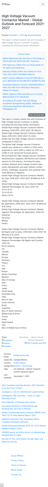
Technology (27, 366)
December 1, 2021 (16, 35)
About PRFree (17, 456)
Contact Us (16, 474)
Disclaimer (24, 337)
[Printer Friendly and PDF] (35, 343)
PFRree (6, 4)
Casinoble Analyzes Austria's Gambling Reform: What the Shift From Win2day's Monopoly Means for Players (24, 87)
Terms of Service (18, 465)
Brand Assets (17, 470)
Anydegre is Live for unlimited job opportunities (23, 392)
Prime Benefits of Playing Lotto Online (18, 402)
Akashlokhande (34, 35)
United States (20, 363)
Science (17, 366)
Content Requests (35, 340)
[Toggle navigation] (43, 4)
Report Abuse (37, 337)
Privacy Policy (17, 460)
